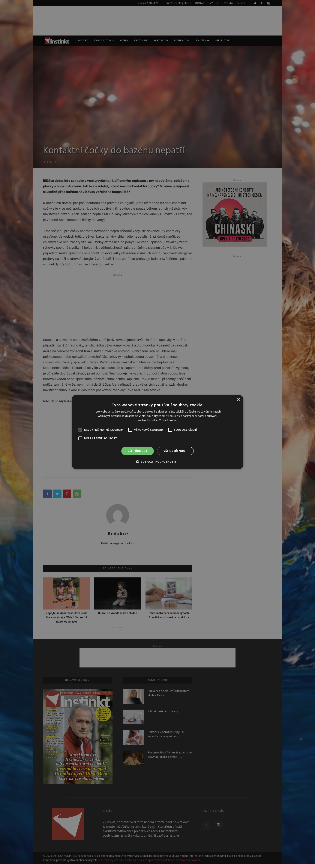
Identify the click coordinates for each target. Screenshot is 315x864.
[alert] (157, 432)
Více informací (168, 420)
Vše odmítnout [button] (175, 451)
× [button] (238, 399)
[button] (157, 461)
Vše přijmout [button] (137, 451)
